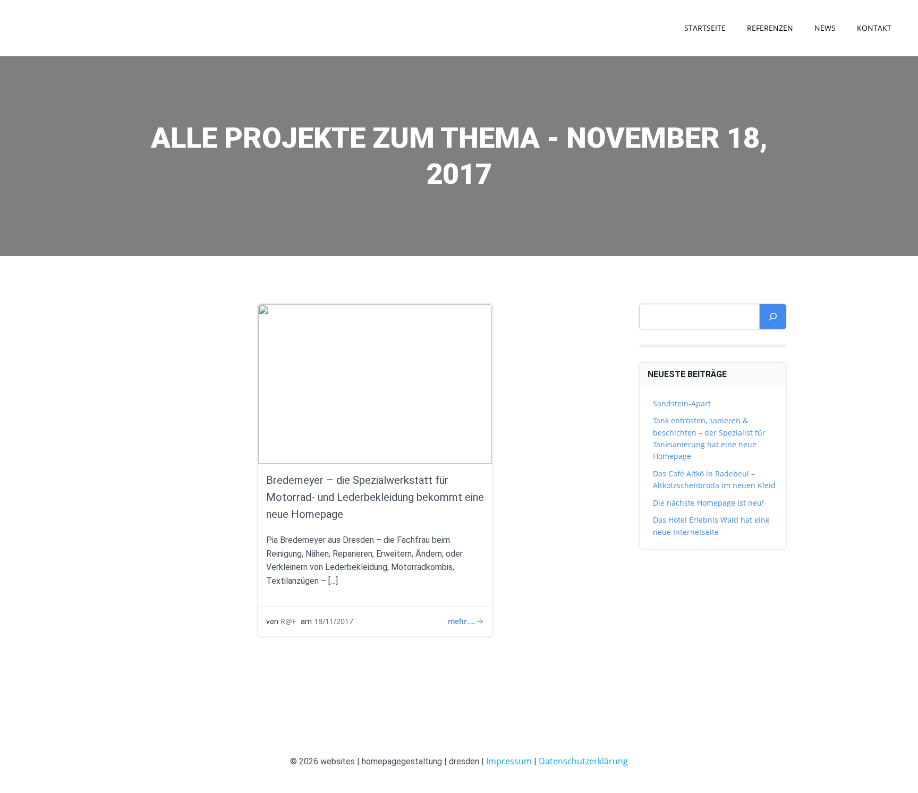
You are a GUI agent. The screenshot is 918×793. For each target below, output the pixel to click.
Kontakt (874, 28)
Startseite (705, 28)
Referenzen (770, 28)
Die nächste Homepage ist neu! (708, 503)
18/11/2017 (333, 621)
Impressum (509, 761)
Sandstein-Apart (682, 403)
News (825, 28)
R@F (288, 621)
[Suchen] (773, 316)
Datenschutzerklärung (583, 761)
